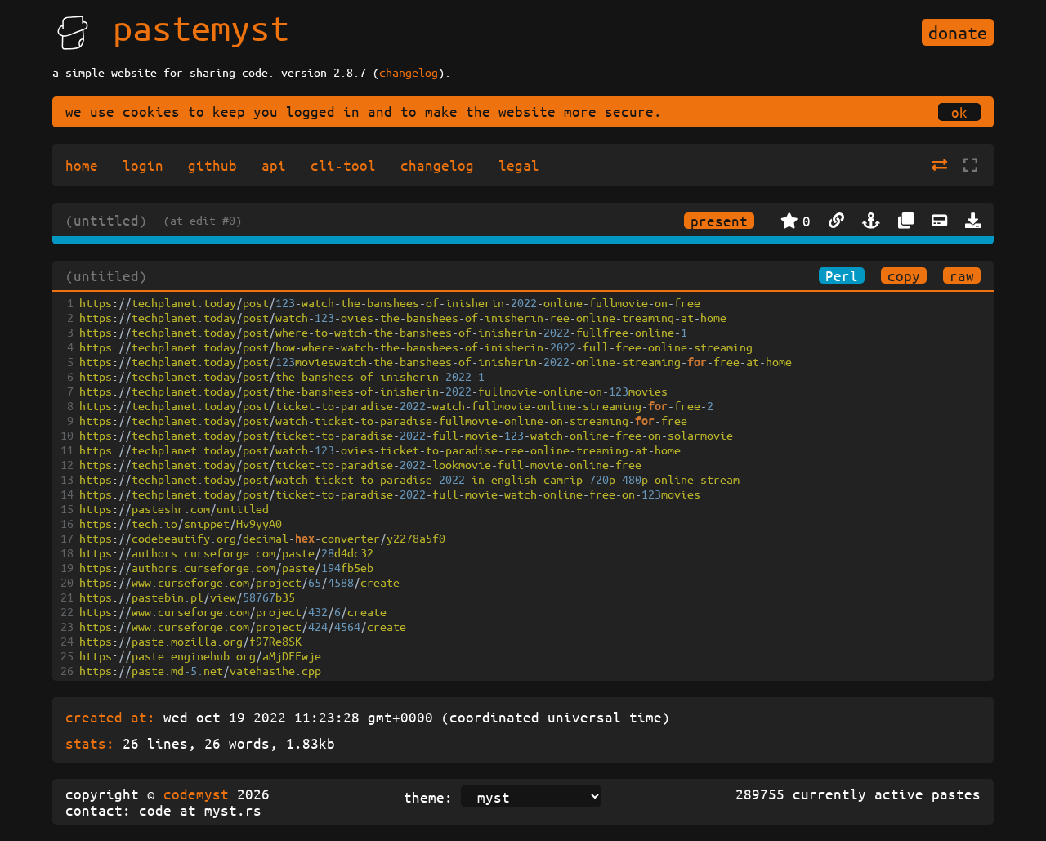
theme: (428, 797)
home (81, 165)
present (719, 220)
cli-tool (343, 165)
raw (962, 275)
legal (518, 165)
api (274, 165)
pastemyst (201, 27)
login (143, 165)
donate (957, 32)
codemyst (196, 793)
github (212, 165)
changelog (408, 72)
